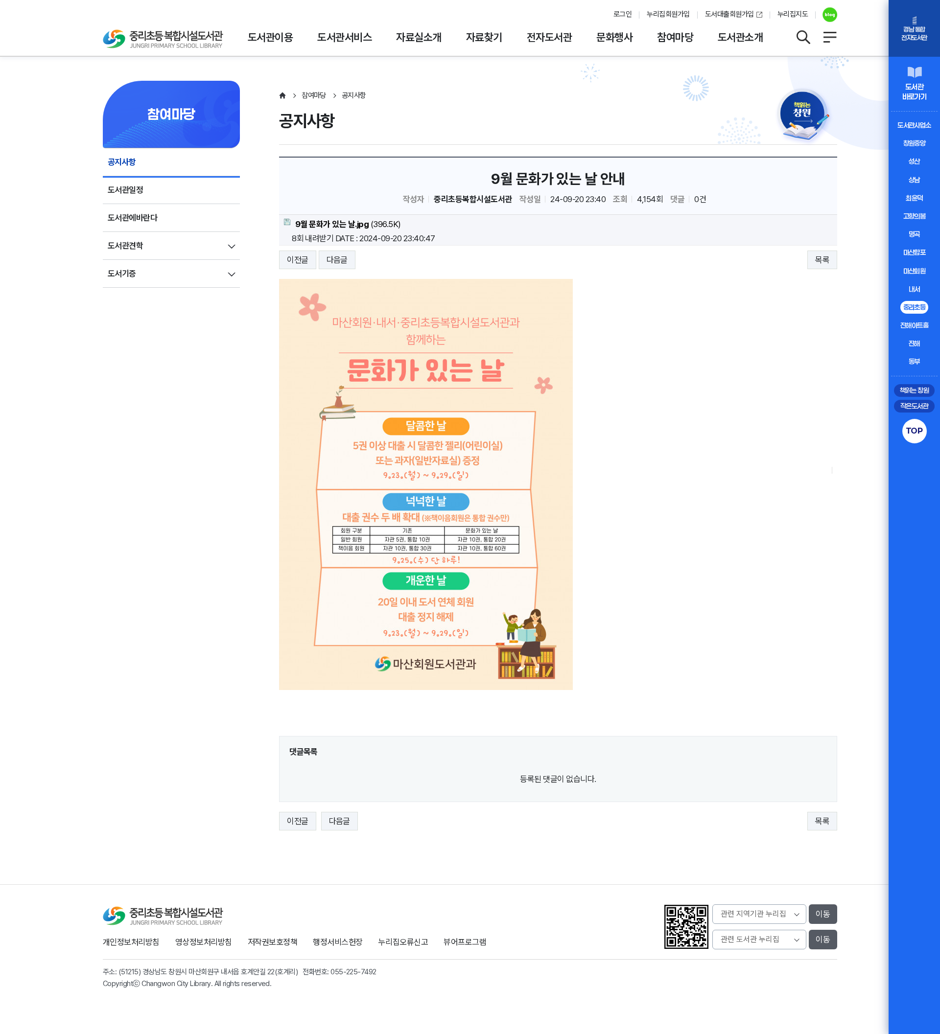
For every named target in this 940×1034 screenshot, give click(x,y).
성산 (914, 161)
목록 (822, 260)
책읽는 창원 (914, 390)
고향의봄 (914, 216)
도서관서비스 (344, 37)
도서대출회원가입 (729, 14)
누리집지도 (792, 14)
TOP (914, 430)
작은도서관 (914, 406)
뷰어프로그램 (465, 942)
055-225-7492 (353, 971)
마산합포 (914, 252)
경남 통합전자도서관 (914, 33)
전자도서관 (549, 37)
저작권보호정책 (272, 942)
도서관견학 (125, 246)
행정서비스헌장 (337, 942)
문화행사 (614, 37)
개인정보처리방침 (131, 942)
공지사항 (122, 162)
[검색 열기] (803, 37)
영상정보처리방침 (203, 942)
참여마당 (675, 37)
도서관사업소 (914, 125)
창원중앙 (914, 143)
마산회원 (914, 271)
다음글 (337, 260)
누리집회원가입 (668, 14)
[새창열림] (826, 14)
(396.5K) (348, 224)
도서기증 (122, 273)
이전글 (297, 260)
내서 (914, 289)
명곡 (914, 234)
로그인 (622, 14)
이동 (823, 914)
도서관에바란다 (132, 218)
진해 (914, 343)
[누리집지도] (829, 37)
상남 (914, 180)
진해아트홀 (914, 325)
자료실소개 (418, 37)
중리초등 (914, 307)
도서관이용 (270, 37)
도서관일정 (125, 190)
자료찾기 (484, 37)
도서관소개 (740, 37)
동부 (914, 361)
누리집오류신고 (403, 942)
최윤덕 (914, 198)
